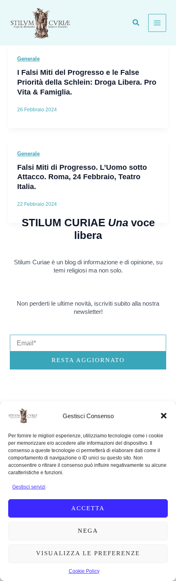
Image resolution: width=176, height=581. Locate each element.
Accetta (88, 508)
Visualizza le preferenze (88, 553)
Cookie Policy (84, 571)
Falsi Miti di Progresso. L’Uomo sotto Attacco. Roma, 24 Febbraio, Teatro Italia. (82, 177)
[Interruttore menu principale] (157, 23)
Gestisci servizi (28, 487)
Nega (88, 530)
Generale (28, 59)
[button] (164, 416)
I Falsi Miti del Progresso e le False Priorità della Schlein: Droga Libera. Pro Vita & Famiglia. (86, 82)
